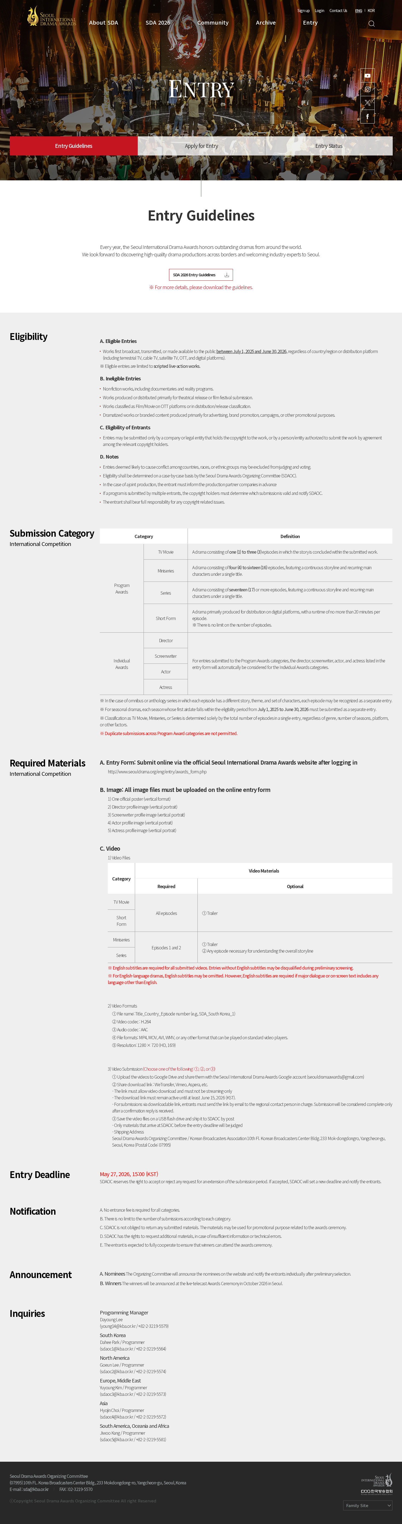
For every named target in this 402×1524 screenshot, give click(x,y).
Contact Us (338, 10)
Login (319, 10)
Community (213, 22)
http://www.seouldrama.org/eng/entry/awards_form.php (157, 771)
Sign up (304, 10)
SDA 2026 (157, 22)
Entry (310, 22)
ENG (358, 10)
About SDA (103, 22)
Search (371, 23)
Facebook (367, 116)
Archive (266, 22)
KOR (371, 10)
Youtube (367, 75)
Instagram (367, 89)
